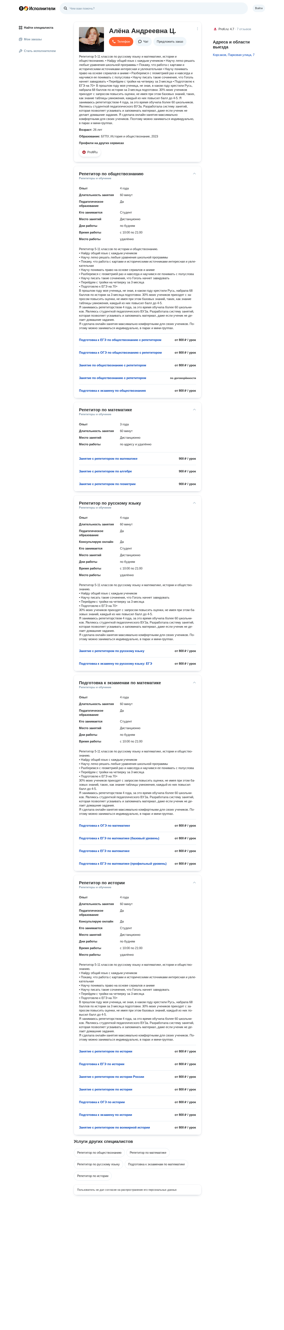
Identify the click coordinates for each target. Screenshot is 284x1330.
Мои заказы (33, 39)
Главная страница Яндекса (21, 8)
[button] (121, 41)
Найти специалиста (38, 27)
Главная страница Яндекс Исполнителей (37, 8)
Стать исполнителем (40, 51)
